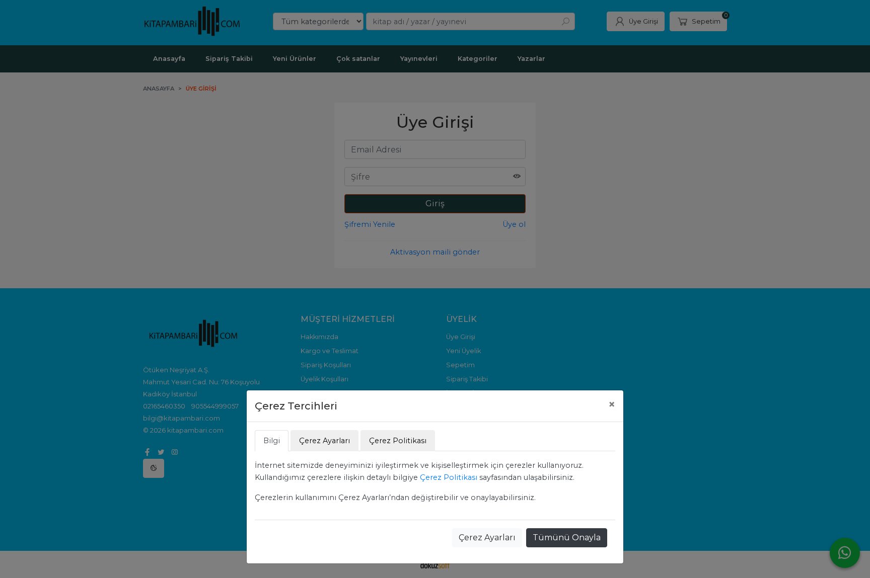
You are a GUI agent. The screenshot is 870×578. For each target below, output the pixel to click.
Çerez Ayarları (487, 537)
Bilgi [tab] (271, 440)
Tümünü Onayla (567, 537)
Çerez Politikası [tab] (397, 440)
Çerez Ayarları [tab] (324, 440)
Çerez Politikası (448, 477)
